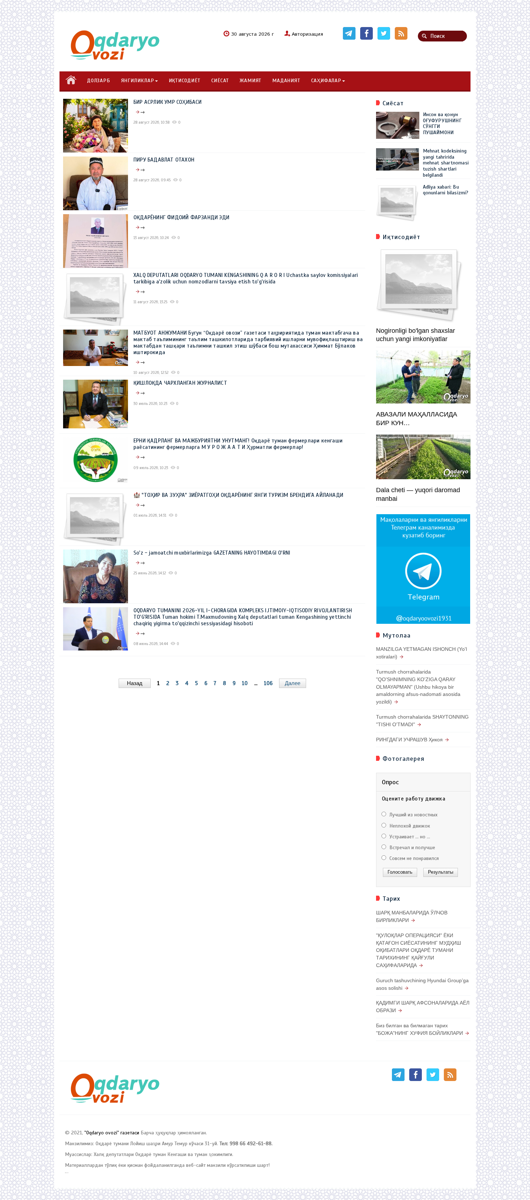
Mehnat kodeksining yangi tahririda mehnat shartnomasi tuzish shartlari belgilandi (446, 163)
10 (245, 683)
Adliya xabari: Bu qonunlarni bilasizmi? (446, 190)
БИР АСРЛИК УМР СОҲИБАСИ (167, 102)
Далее (292, 683)
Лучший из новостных (412, 815)
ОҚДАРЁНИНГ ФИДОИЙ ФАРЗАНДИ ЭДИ (181, 217)
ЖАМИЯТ (250, 81)
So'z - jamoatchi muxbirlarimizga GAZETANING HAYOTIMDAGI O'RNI (211, 553)
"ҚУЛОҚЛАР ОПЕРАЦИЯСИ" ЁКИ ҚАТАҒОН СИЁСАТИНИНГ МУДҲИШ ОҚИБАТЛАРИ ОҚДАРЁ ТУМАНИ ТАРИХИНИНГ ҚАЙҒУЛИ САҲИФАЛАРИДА (418, 950)
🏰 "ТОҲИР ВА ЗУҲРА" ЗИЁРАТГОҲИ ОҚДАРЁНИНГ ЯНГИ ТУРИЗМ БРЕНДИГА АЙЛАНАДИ (238, 495)
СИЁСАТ (220, 81)
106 (268, 683)
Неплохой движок (409, 826)
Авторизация (307, 34)
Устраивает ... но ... (409, 837)
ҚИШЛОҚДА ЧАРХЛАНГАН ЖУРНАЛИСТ (180, 383)
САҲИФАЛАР (326, 81)
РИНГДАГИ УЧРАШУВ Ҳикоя (409, 739)
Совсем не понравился (413, 858)
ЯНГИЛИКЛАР (137, 81)
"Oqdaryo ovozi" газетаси (111, 1133)
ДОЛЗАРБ (98, 81)
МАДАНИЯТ (286, 81)
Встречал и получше (411, 847)
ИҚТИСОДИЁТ (184, 81)
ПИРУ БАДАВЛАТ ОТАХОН (163, 159)
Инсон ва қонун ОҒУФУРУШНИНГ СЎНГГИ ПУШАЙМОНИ (442, 123)
